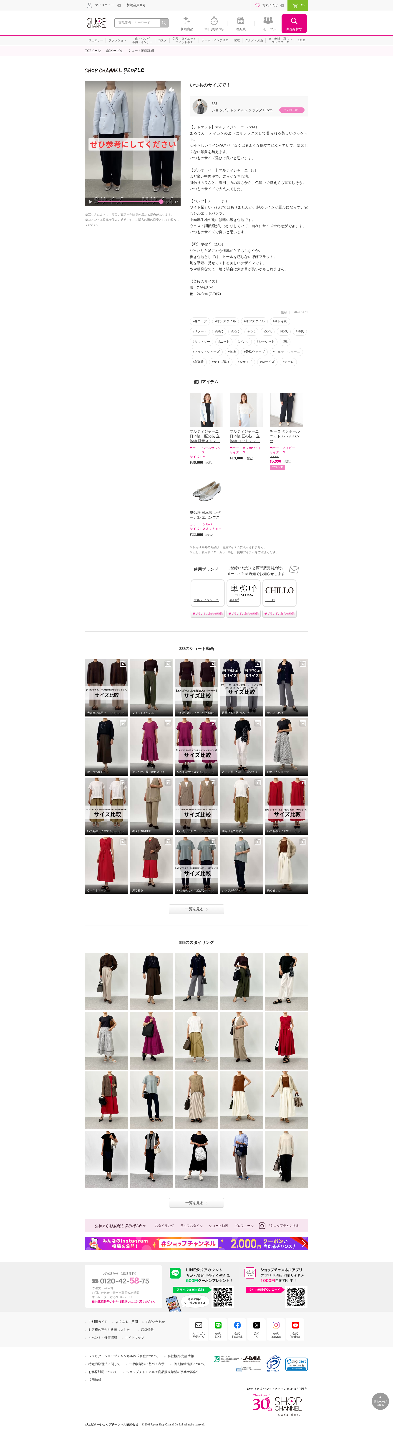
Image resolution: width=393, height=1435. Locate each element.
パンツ (244, 341)
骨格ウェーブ (255, 352)
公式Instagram (276, 1335)
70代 (300, 331)
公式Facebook (237, 1335)
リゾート (200, 331)
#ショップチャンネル (284, 1225)
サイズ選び (221, 362)
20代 (220, 331)
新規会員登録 (136, 5)
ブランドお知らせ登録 (209, 613)
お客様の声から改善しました (109, 1329)
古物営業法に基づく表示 (146, 1364)
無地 (232, 352)
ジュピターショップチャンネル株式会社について (123, 1356)
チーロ (289, 362)
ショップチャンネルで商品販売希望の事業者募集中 (162, 1372)
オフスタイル (255, 321)
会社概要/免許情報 (181, 1356)
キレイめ (281, 321)
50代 (268, 331)
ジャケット (267, 341)
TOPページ (93, 50)
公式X (256, 1335)
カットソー (202, 341)
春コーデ (200, 321)
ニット (224, 341)
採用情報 (94, 1380)
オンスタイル (226, 321)
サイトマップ (134, 1337)
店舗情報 (147, 1329)
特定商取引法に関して (104, 1364)
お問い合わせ (155, 1321)
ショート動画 (218, 1225)
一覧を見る (194, 909)
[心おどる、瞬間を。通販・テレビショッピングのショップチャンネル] (96, 22)
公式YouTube (295, 1335)
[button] (296, 1364)
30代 (236, 331)
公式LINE (218, 1335)
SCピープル (114, 50)
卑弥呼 (199, 362)
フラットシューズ (207, 352)
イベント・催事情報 (102, 1337)
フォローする (291, 110)
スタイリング (164, 1225)
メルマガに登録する (198, 1335)
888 (214, 104)
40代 (252, 331)
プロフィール (244, 1225)
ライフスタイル (191, 1225)
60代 (284, 331)
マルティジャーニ (287, 352)
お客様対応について (102, 1372)
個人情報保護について (189, 1364)
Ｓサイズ (245, 362)
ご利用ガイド (98, 1321)
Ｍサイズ (268, 362)
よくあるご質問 (127, 1321)
